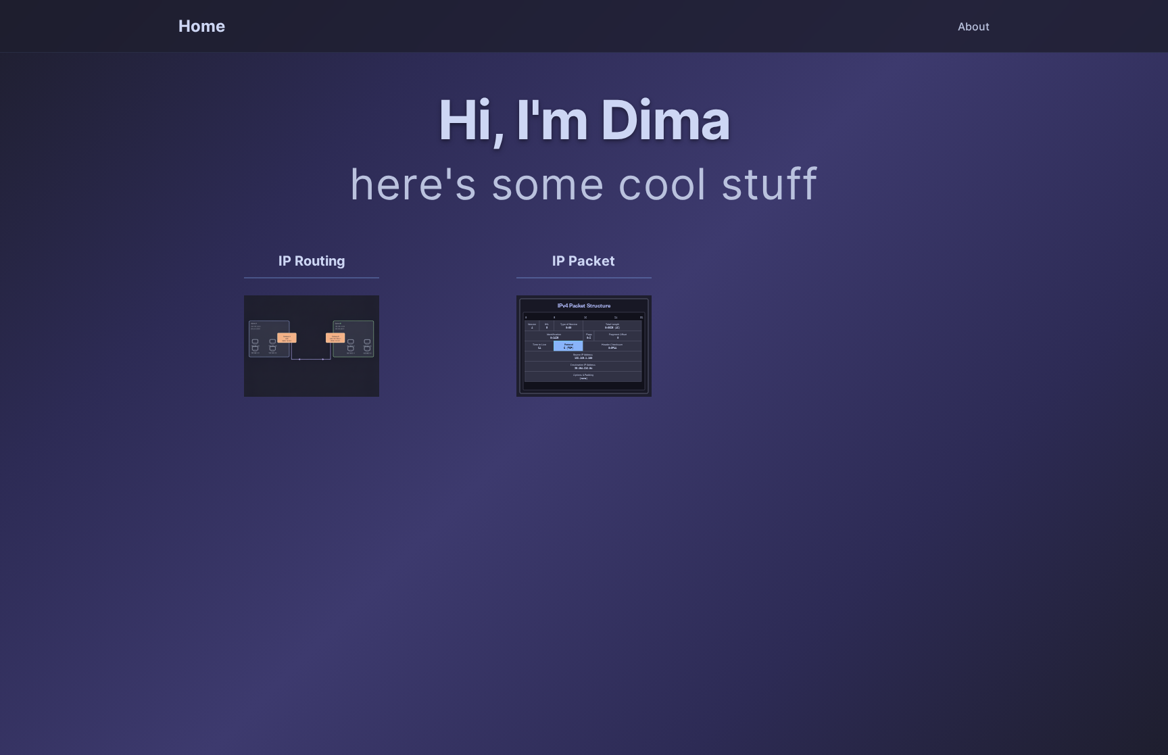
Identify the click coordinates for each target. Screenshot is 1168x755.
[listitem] (311, 333)
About (974, 26)
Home (201, 26)
